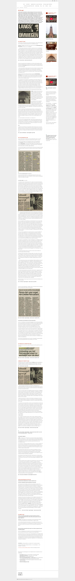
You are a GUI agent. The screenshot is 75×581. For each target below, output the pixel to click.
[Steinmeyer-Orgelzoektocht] (52, 1)
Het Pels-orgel (25, 7)
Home (24, 4)
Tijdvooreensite (30, 579)
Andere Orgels (21, 7)
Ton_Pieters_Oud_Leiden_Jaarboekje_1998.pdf (24, 547)
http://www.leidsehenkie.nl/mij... (29, 556)
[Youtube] (54, 1)
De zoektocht (28, 4)
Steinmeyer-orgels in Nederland (47, 4)
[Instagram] (56, 1)
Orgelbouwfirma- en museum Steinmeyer (36, 4)
